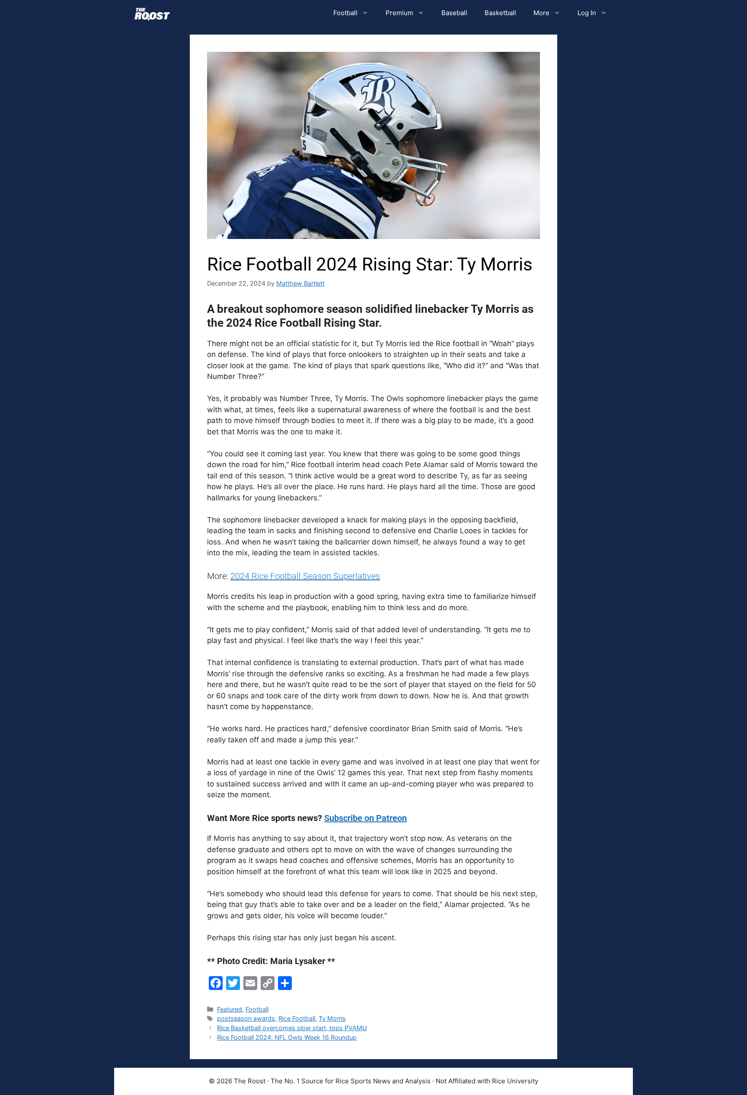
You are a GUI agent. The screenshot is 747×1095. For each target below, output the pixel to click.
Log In (587, 13)
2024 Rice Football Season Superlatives (305, 576)
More (541, 13)
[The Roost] (152, 13)
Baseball (454, 13)
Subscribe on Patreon (365, 818)
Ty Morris (332, 1018)
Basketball (500, 13)
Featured (229, 1009)
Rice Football (296, 1018)
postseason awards (246, 1018)
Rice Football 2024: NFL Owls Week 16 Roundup (287, 1037)
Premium (399, 13)
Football (345, 13)
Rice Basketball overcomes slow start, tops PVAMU (292, 1027)
